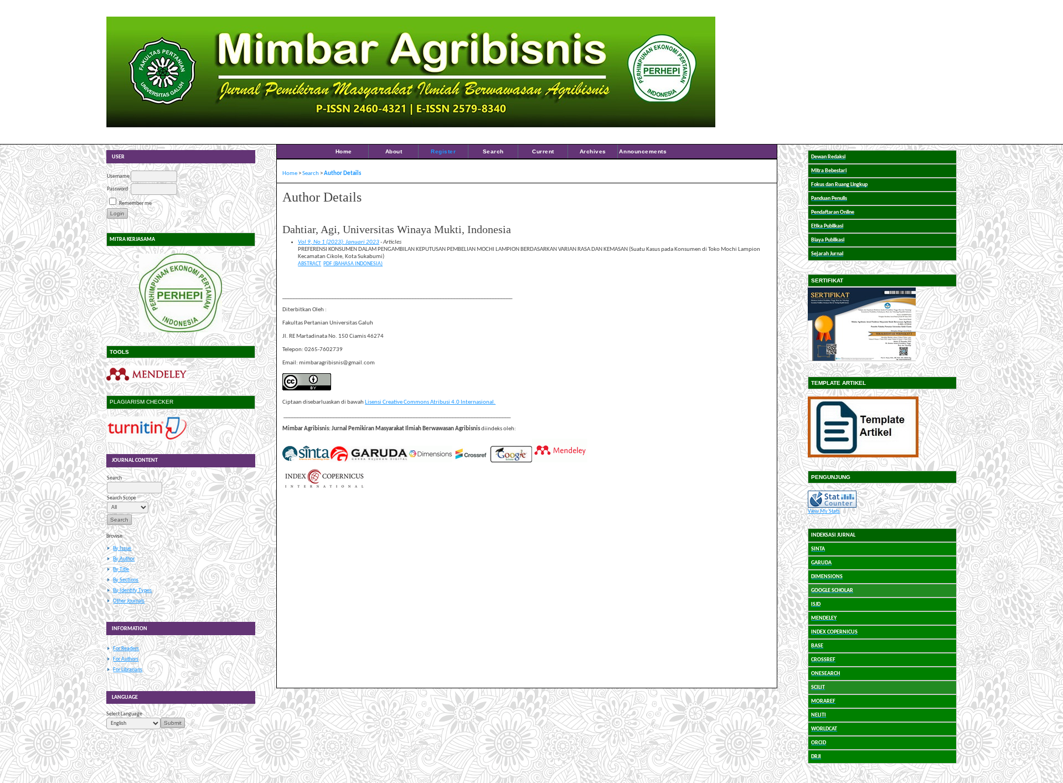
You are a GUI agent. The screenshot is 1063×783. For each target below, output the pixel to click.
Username (118, 176)
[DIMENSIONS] (430, 461)
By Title (121, 569)
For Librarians (127, 670)
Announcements (643, 151)
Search (493, 151)
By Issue (122, 548)
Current (543, 151)
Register (443, 151)
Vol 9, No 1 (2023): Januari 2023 (338, 242)
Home (344, 151)
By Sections (125, 580)
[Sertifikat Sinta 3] (862, 362)
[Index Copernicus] (323, 487)
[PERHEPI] (180, 293)
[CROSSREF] (471, 461)
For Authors (125, 659)
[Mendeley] (146, 381)
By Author (124, 559)
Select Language (124, 714)
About (394, 151)
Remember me (135, 203)
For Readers (126, 649)
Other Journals (129, 601)
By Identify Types (132, 591)
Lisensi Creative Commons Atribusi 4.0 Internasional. (430, 402)
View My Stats (824, 511)
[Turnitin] (146, 439)
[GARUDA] (368, 461)
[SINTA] (305, 461)
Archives (593, 151)
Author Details (342, 174)
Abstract (309, 263)
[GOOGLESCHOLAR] (511, 461)
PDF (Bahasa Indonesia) (353, 263)
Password (117, 189)
